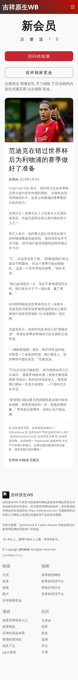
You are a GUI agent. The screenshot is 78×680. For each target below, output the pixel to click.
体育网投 (8, 626)
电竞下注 (8, 646)
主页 (5, 575)
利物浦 (24, 460)
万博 (44, 652)
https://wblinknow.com (43, 510)
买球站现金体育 (13, 633)
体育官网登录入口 (15, 620)
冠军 (44, 626)
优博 (44, 639)
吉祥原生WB (20, 7)
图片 (5, 594)
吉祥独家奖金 (39, 72)
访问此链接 (39, 56)
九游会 (46, 620)
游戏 (5, 587)
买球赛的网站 (51, 575)
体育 (5, 581)
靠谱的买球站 (12, 639)
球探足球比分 (51, 587)
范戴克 (34, 460)
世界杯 (13, 179)
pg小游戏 (9, 652)
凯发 (44, 633)
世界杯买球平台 (52, 581)
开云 (44, 646)
